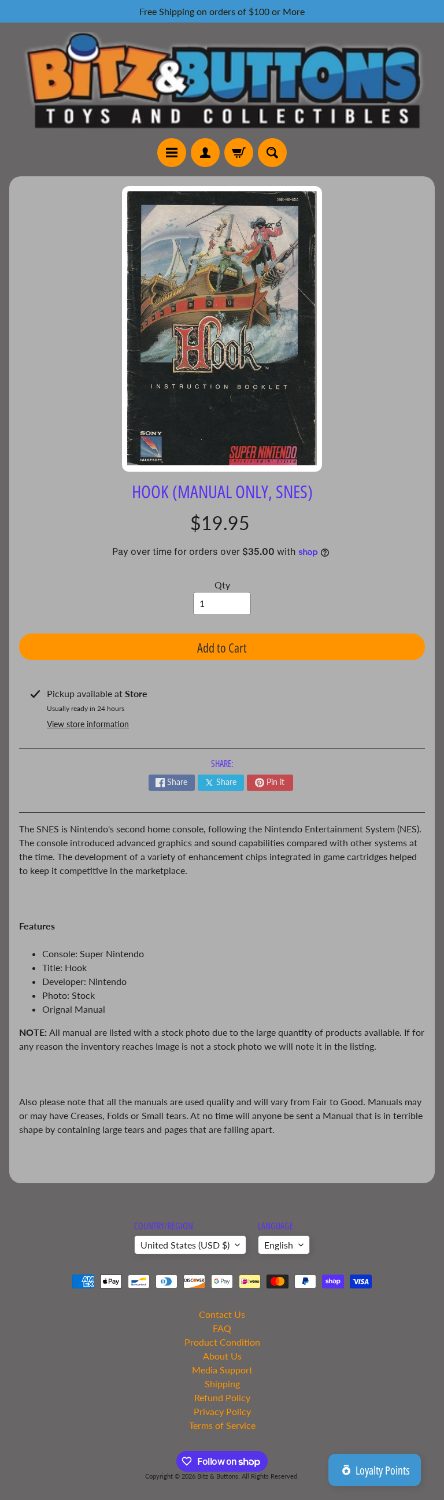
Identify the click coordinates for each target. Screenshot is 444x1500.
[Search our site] (272, 152)
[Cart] (238, 152)
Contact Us (222, 1314)
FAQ (222, 1328)
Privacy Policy (222, 1411)
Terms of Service (222, 1425)
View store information (88, 724)
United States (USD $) (185, 1244)
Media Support (222, 1369)
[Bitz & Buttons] (222, 80)
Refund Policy (222, 1397)
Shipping (222, 1383)
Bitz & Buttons (217, 1476)
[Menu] (171, 152)
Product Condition (222, 1341)
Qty (222, 584)
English (278, 1244)
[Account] (205, 152)
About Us (222, 1355)
